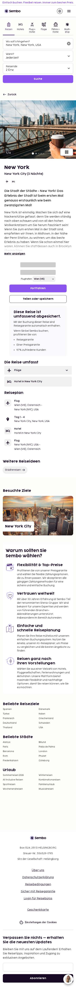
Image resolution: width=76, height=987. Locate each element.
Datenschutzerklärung (38, 877)
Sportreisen (9, 784)
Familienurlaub (47, 784)
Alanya (6, 742)
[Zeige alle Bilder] (66, 152)
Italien (42, 714)
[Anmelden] (60, 11)
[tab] (8, 28)
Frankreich (8, 718)
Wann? (10, 54)
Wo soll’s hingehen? (18, 41)
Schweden (44, 723)
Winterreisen (45, 775)
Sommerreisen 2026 (13, 775)
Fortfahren (38, 288)
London (43, 751)
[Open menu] (69, 11)
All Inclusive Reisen (13, 779)
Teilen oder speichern (38, 299)
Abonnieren (38, 978)
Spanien (7, 709)
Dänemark (44, 709)
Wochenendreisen (13, 789)
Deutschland (9, 723)
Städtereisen (13, 469)
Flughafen (26, 279)
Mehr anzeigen (14, 254)
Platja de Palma (47, 746)
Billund (42, 742)
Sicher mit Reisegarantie (38, 891)
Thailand (7, 727)
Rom (5, 756)
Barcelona (8, 751)
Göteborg (44, 760)
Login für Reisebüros (38, 898)
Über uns (38, 870)
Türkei (6, 714)
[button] (38, 370)
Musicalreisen (46, 789)
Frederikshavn (10, 760)
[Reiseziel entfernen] (69, 43)
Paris (5, 746)
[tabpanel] (38, 60)
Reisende (11, 66)
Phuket (42, 756)
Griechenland (46, 718)
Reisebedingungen (38, 884)
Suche (38, 79)
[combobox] (35, 45)
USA (41, 727)
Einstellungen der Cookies (41, 922)
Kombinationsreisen (49, 779)
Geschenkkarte (38, 909)
